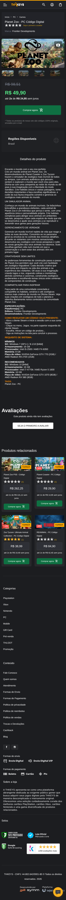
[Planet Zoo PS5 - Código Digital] (16, 484)
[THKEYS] (24, 4)
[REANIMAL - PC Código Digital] (49, 540)
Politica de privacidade (14, 704)
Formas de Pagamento (14, 698)
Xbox (5, 604)
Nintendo (7, 611)
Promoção (8, 649)
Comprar (27, 110)
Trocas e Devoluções (13, 724)
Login (52, 5)
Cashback (8, 730)
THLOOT (7, 642)
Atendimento (9, 685)
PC (14, 17)
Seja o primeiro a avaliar (33, 425)
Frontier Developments (23, 31)
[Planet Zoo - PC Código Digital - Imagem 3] (39, 73)
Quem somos (9, 679)
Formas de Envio (11, 692)
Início (7, 17)
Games (22, 17)
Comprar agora (14, 507)
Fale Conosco (10, 672)
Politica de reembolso (14, 711)
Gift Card (7, 630)
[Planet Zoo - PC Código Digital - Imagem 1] (8, 73)
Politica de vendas (12, 717)
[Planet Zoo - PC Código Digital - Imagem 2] (23, 73)
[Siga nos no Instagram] (14, 747)
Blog (5, 736)
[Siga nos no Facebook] (6, 747)
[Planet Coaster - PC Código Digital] (49, 482)
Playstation (8, 598)
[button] (58, 45)
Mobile (6, 623)
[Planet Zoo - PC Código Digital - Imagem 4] (55, 73)
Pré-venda (8, 636)
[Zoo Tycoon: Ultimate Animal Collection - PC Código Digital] (16, 540)
